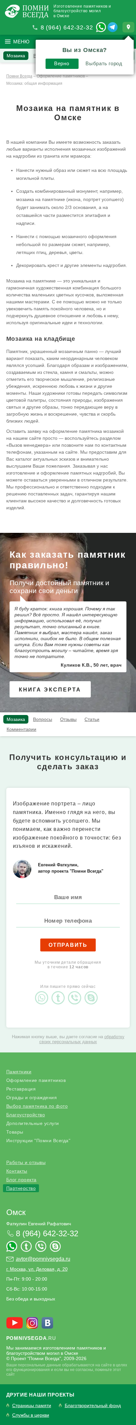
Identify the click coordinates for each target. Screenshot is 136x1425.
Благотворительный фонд (93, 1405)
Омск (16, 1212)
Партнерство (21, 1188)
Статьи (92, 719)
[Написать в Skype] (93, 992)
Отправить (68, 945)
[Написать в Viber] (76, 992)
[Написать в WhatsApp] (101, 27)
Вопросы (42, 719)
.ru (31, 1338)
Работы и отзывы (26, 1162)
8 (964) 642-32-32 (67, 27)
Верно (61, 63)
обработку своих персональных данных (81, 1039)
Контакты (16, 1171)
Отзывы (68, 719)
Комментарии (21, 729)
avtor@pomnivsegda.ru (43, 1259)
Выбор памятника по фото (37, 1106)
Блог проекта (21, 1179)
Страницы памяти (31, 1405)
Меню (21, 41)
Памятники (19, 1071)
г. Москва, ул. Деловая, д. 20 (37, 1269)
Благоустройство (25, 1114)
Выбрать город (103, 63)
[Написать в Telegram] (113, 27)
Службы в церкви (30, 1415)
